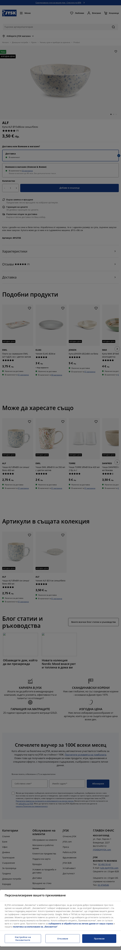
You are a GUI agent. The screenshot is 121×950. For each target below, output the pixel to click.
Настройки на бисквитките (23, 938)
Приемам (99, 938)
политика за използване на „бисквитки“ (35, 926)
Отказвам (62, 938)
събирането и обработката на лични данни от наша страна (80, 923)
